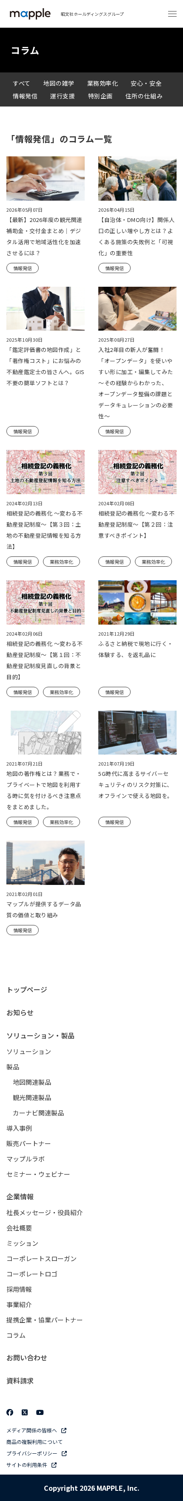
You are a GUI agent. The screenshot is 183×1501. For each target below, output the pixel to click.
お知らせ (20, 1012)
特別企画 (100, 96)
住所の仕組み (144, 96)
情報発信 (25, 96)
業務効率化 (102, 83)
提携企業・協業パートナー (44, 1319)
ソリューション (28, 1051)
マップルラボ (25, 1158)
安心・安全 (146, 83)
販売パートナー (28, 1143)
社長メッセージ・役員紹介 (44, 1212)
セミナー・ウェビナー (38, 1174)
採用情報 (19, 1289)
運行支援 (62, 96)
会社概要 (19, 1227)
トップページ (26, 989)
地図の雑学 (58, 83)
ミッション (22, 1243)
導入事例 (19, 1128)
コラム (16, 1335)
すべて (22, 83)
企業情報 (20, 1196)
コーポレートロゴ (31, 1273)
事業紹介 (19, 1304)
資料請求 (20, 1380)
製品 (12, 1066)
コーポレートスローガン (41, 1258)
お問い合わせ (26, 1357)
